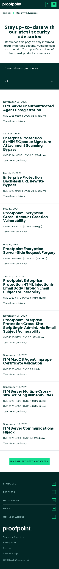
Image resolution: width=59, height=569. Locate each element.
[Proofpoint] (12, 4)
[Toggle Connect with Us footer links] (54, 517)
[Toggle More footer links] (54, 509)
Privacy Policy (9, 542)
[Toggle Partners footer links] (54, 492)
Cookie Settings (10, 553)
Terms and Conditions (13, 537)
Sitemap (7, 548)
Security (7, 13)
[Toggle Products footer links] (54, 484)
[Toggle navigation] (53, 4)
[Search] (47, 4)
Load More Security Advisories (28, 461)
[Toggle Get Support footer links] (54, 500)
